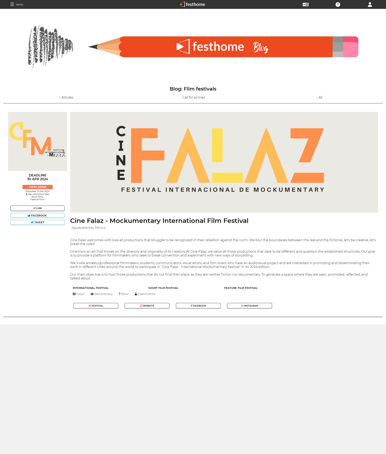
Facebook (38, 215)
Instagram (250, 305)
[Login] (370, 4)
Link (39, 208)
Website (148, 305)
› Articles (66, 97)
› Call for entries (193, 97)
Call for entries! (37, 187)
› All (319, 97)
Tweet (39, 222)
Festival (97, 305)
